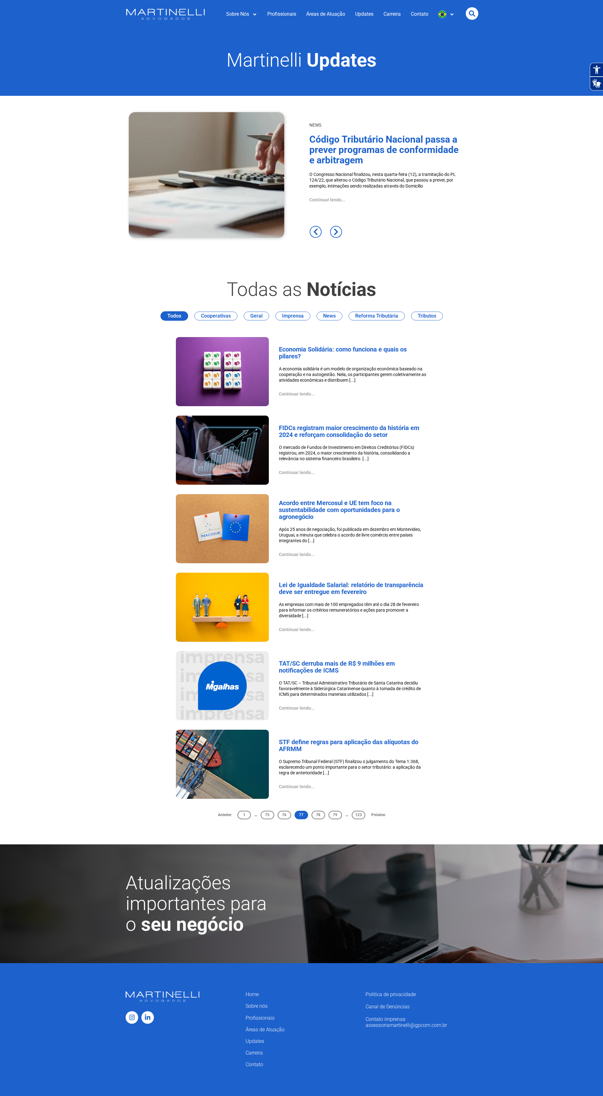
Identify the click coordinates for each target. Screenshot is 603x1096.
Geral (256, 316)
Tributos (427, 316)
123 (360, 814)
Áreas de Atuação (325, 14)
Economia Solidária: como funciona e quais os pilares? (343, 353)
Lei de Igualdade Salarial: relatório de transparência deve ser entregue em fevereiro (351, 588)
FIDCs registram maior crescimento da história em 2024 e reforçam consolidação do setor (349, 431)
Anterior (224, 815)
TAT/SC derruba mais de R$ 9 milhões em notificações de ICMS (337, 667)
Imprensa (293, 316)
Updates (364, 14)
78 (320, 814)
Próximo (378, 815)
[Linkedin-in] (147, 1017)
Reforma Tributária (376, 316)
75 (269, 814)
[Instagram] (132, 1017)
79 (337, 814)
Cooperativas (216, 316)
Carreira (392, 14)
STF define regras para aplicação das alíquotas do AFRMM (348, 745)
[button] (316, 232)
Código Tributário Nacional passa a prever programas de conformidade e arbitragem (384, 150)
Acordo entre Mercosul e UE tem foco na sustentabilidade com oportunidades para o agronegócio (339, 510)
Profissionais (281, 14)
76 (286, 814)
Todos (174, 316)
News (329, 316)
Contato (419, 14)
